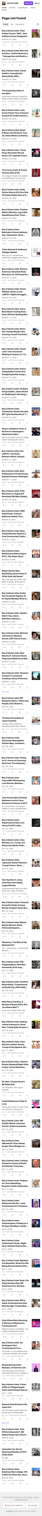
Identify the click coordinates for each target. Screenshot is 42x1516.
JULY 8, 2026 (7, 1249)
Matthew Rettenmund (19, 42)
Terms (36, 1497)
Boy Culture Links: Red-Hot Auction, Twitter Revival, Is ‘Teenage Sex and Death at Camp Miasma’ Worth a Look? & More (15, 54)
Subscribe (28, 3)
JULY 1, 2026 (7, 1393)
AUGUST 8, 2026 (8, 519)
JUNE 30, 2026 (8, 1438)
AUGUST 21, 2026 (9, 277)
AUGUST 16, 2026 (9, 377)
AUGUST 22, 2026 (9, 238)
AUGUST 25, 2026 (9, 198)
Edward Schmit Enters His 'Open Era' (14, 1405)
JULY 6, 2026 (7, 1289)
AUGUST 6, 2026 (8, 559)
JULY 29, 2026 (7, 766)
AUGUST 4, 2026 (8, 621)
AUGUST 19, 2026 (9, 317)
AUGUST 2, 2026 (8, 661)
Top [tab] (11, 24)
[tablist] (14, 24)
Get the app (32, 1505)
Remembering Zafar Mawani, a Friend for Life (14, 1366)
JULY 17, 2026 (7, 1050)
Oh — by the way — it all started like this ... (15, 949)
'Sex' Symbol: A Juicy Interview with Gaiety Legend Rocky (12, 883)
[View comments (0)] (12, 45)
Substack (9, 1511)
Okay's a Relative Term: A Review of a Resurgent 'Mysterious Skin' (14, 431)
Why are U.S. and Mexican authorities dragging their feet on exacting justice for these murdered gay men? (15, 256)
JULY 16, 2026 (7, 1070)
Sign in (37, 3)
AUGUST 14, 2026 (9, 417)
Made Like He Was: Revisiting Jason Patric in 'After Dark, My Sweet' (14, 574)
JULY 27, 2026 (7, 828)
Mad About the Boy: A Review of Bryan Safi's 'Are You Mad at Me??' (14, 1004)
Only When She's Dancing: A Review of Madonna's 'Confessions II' (15, 1323)
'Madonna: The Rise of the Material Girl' (14, 943)
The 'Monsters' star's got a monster (12, 1088)
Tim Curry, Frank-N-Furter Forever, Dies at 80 (14, 171)
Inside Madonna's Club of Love (14, 1102)
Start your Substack (15, 1505)
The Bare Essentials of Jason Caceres (13, 719)
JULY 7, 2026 (7, 1269)
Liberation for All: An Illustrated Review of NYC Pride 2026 (14, 1452)
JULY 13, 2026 (7, 1149)
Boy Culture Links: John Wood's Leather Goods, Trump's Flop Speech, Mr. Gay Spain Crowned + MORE (14, 1045)
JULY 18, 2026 (7, 1030)
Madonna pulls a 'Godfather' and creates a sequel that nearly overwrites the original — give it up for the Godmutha (15, 1330)
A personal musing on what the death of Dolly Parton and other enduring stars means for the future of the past (14, 97)
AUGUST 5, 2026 (8, 601)
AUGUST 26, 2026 (9, 158)
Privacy (30, 1497)
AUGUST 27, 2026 (9, 138)
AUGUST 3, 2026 (8, 641)
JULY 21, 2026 (7, 970)
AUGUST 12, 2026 (9, 459)
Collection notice (21, 1499)
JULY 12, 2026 (7, 1169)
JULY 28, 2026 (7, 786)
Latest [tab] (5, 24)
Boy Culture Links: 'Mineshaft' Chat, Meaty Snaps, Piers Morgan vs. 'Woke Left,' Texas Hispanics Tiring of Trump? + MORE (15, 1143)
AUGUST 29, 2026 (9, 79)
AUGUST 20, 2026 (9, 297)
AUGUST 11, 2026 (9, 479)
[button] (4, 7)
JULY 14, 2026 (7, 1129)
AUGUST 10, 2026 (9, 499)
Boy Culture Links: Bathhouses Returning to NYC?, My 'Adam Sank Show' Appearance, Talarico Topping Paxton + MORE (15, 554)
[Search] (37, 24)
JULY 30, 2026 (7, 746)
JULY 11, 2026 (7, 1189)
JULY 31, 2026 (7, 706)
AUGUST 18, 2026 (9, 337)
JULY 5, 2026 (7, 1309)
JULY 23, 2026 (7, 931)
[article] (21, 37)
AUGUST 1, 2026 (8, 681)
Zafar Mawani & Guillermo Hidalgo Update (14, 250)
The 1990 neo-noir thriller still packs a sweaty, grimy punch (14, 580)
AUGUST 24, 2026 (9, 218)
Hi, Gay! (5, 1458)
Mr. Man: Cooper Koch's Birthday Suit (13, 1083)
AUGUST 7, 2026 (8, 539)
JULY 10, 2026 (7, 1209)
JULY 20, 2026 (7, 990)
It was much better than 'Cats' (14, 1010)
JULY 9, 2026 (7, 1229)
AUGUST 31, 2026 (9, 39)
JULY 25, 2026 (7, 848)
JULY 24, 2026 (7, 911)
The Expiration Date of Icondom (13, 92)
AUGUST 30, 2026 (9, 59)
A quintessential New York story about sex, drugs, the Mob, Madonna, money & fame (14, 889)
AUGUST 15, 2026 (9, 397)
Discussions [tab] (19, 24)
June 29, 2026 (7, 1478)
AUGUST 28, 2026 (9, 119)
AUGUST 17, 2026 (9, 357)
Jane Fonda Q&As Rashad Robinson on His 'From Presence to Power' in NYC (14, 800)
